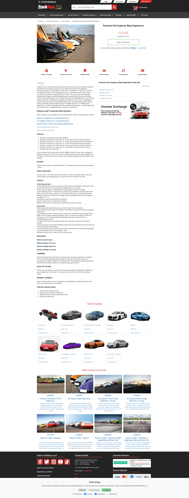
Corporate (132, 1)
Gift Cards (119, 1)
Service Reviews (142, 463)
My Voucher (146, 1)
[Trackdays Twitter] (47, 464)
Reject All (82, 490)
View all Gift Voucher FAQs (45, 130)
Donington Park (104, 93)
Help (76, 477)
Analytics (90, 494)
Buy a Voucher (123, 42)
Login (106, 1)
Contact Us (88, 471)
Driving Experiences (52, 21)
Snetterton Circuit (105, 98)
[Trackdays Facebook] (40, 464)
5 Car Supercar (66, 21)
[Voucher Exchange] (123, 110)
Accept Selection (94, 490)
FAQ (76, 474)
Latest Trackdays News (45, 468)
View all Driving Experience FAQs (47, 127)
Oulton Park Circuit (105, 95)
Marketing (113, 494)
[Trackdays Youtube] (60, 464)
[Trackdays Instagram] (54, 464)
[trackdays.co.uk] (50, 10)
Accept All (106, 490)
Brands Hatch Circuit (106, 90)
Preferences (101, 494)
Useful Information (43, 476)
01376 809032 (48, 2)
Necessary (78, 494)
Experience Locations (44, 472)
